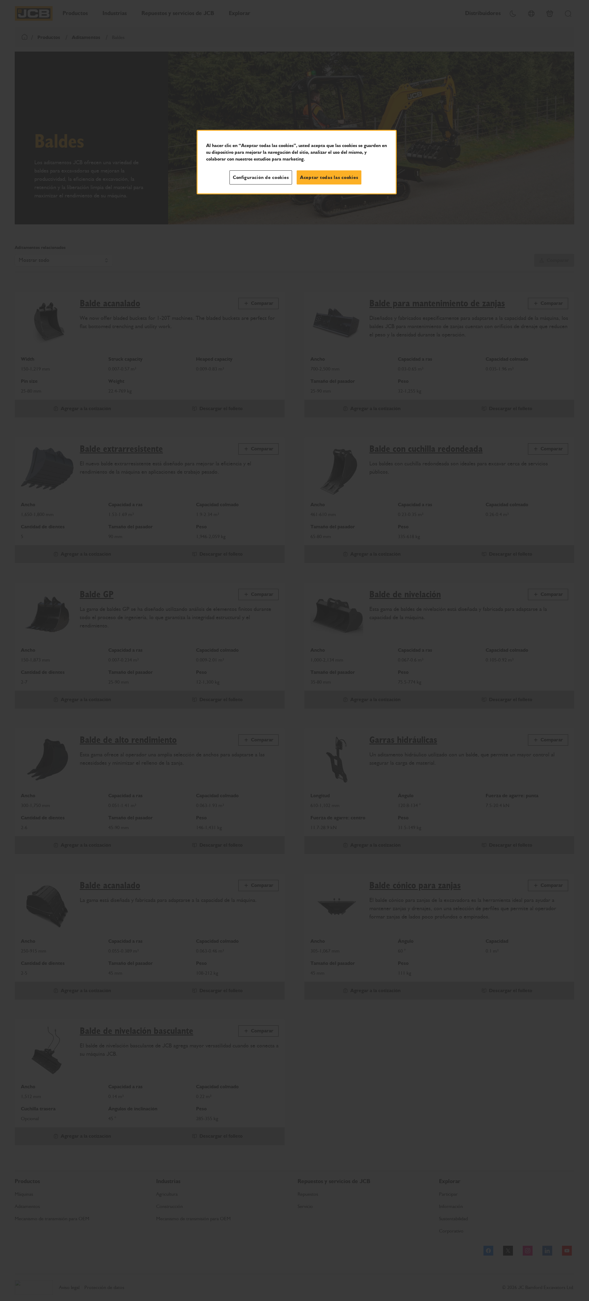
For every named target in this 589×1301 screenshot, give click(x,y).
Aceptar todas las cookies (329, 177)
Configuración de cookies (261, 177)
